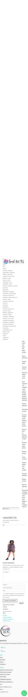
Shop (1, 657)
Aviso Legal (3, 676)
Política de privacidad (5, 672)
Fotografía (3, 664)
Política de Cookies (5, 674)
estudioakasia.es (9, 682)
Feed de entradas (7, 617)
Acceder (5, 615)
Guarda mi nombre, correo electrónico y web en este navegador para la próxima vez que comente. (13, 595)
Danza (1, 662)
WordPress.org (6, 621)
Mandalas (2, 659)
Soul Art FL (7, 520)
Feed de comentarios (8, 619)
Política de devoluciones (6, 670)
